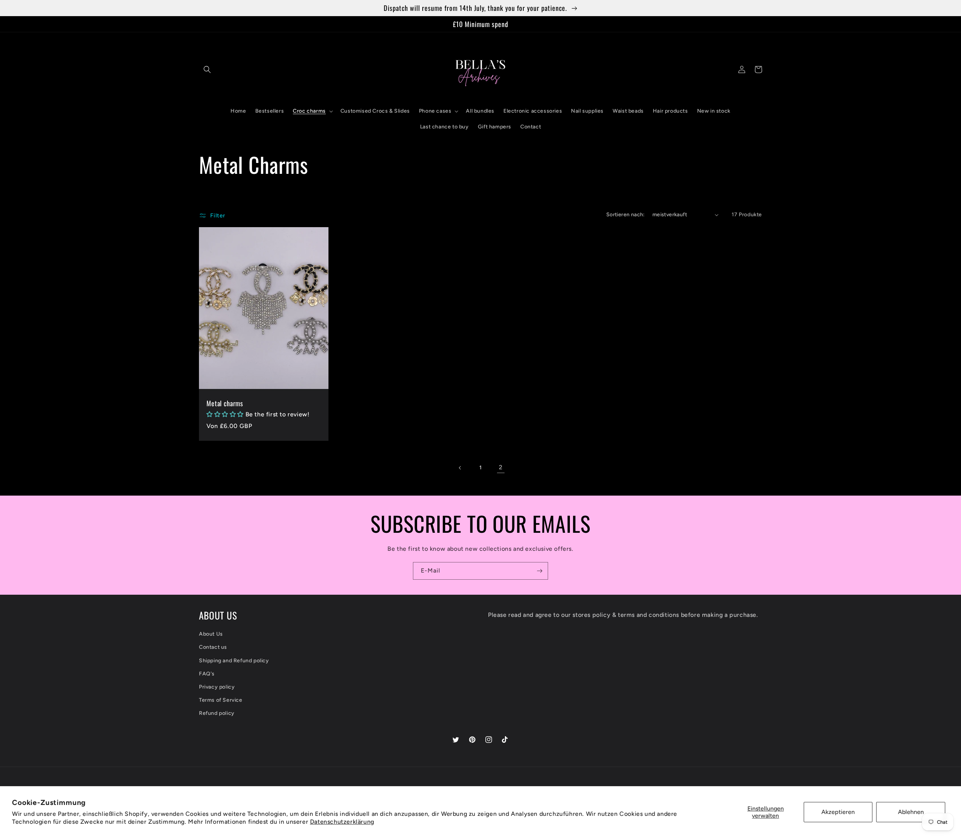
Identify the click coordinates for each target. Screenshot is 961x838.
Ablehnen (911, 811)
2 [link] (501, 467)
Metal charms (224, 403)
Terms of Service (221, 700)
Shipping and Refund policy (234, 660)
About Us (211, 634)
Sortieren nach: (625, 214)
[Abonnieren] (539, 571)
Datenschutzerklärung (342, 821)
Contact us (213, 647)
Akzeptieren (838, 811)
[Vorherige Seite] (460, 468)
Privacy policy (217, 687)
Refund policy (217, 713)
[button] (207, 69)
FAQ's (207, 674)
